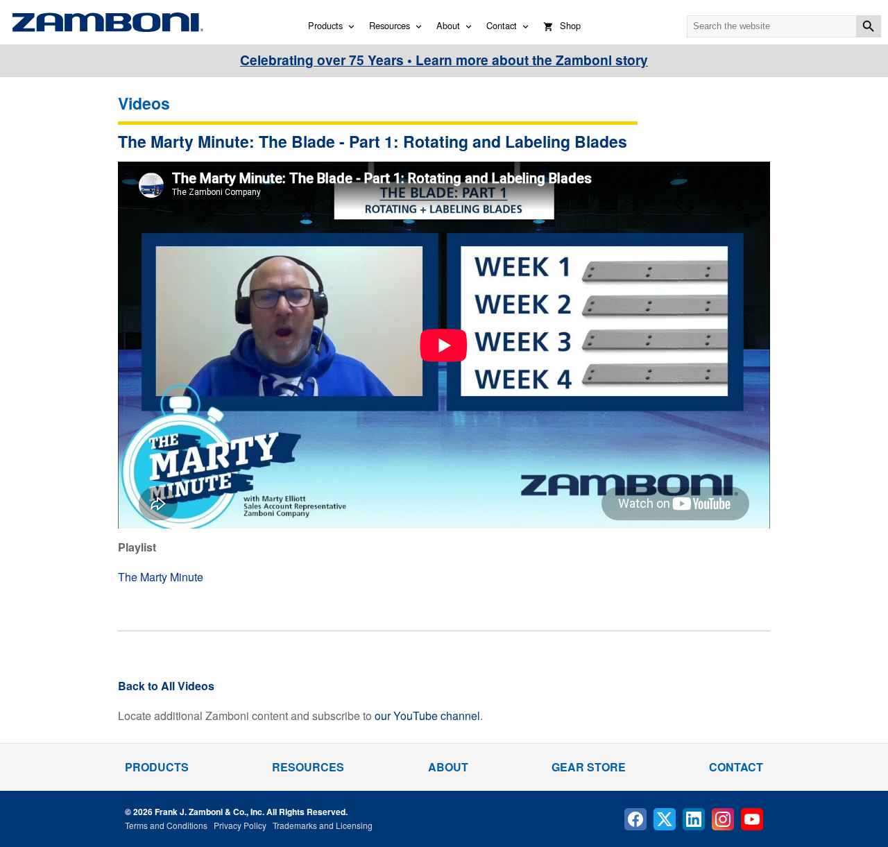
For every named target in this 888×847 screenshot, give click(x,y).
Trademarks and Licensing (323, 825)
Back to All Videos (166, 686)
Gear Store (589, 767)
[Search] (868, 26)
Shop (570, 25)
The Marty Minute (160, 577)
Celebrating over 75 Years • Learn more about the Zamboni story (444, 59)
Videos (144, 103)
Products (325, 25)
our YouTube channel (427, 716)
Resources (389, 25)
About (448, 25)
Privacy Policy (240, 825)
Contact (501, 25)
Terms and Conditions (166, 825)
